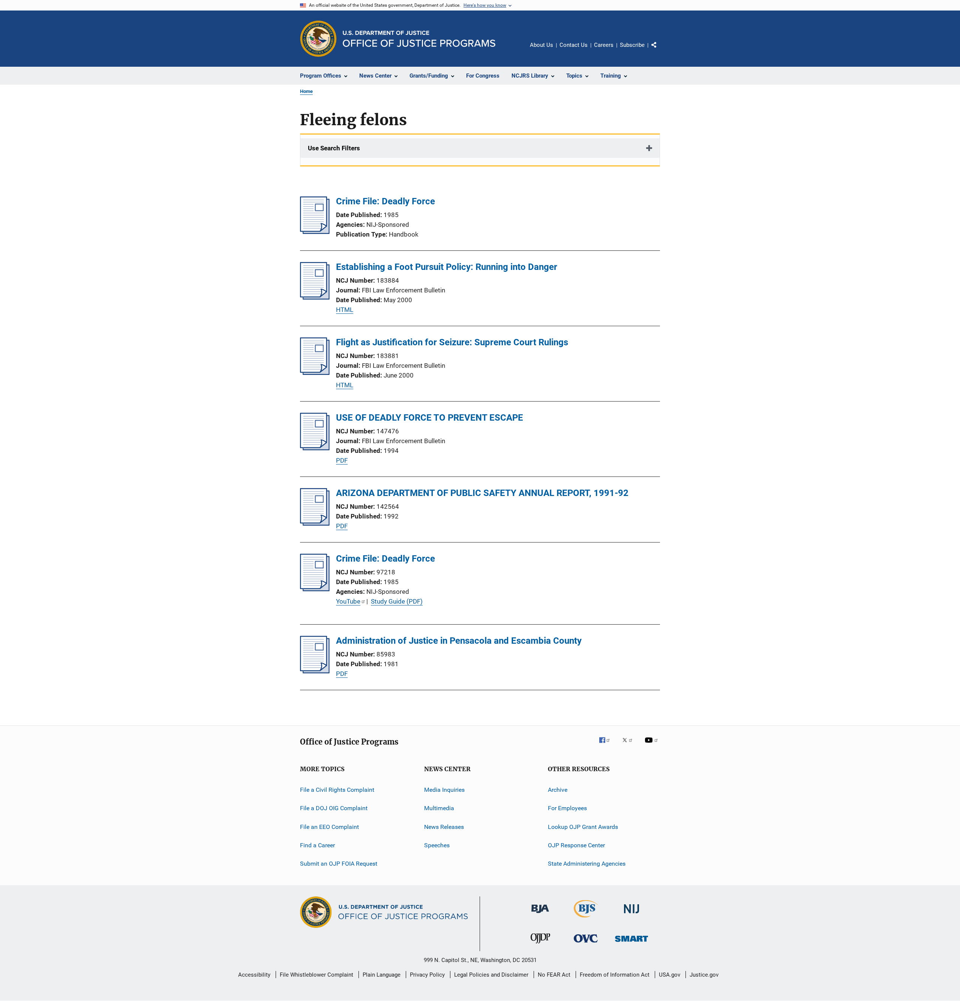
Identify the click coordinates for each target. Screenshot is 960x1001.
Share (660, 50)
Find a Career (317, 845)
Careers (604, 45)
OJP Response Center (576, 845)
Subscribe (632, 45)
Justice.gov (704, 974)
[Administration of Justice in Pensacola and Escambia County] (315, 671)
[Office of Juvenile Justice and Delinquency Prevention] (540, 944)
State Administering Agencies (587, 863)
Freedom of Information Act (615, 974)
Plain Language (381, 974)
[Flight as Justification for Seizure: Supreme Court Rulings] (315, 372)
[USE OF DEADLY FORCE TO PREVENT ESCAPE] (315, 448)
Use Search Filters (334, 148)
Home (306, 91)
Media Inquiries (444, 789)
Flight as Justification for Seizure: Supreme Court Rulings (452, 342)
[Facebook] (607, 745)
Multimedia (439, 808)
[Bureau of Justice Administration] (540, 914)
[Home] (419, 39)
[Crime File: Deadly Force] (315, 231)
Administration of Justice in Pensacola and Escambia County (459, 640)
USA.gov (669, 974)
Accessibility (254, 974)
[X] (630, 745)
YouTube (348, 601)
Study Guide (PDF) (397, 601)
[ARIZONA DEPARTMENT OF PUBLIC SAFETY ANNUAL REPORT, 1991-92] (315, 523)
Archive (557, 789)
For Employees (567, 808)
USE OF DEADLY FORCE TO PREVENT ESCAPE (429, 417)
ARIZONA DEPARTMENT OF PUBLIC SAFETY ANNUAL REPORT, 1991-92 (482, 493)
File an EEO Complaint (329, 826)
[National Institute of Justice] (631, 914)
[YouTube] (652, 745)
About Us (541, 45)
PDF (342, 460)
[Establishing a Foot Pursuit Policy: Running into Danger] (315, 297)
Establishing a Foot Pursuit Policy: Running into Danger (446, 267)
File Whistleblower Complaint (316, 974)
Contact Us (574, 45)
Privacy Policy (427, 974)
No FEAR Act (554, 974)
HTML (344, 309)
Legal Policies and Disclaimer (491, 974)
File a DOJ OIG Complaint (334, 808)
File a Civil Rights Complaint (337, 789)
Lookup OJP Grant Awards (583, 826)
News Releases (444, 826)
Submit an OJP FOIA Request (338, 863)
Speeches (437, 845)
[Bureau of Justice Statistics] (586, 919)
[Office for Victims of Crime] (586, 943)
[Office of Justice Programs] (318, 38)
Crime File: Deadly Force (385, 201)
